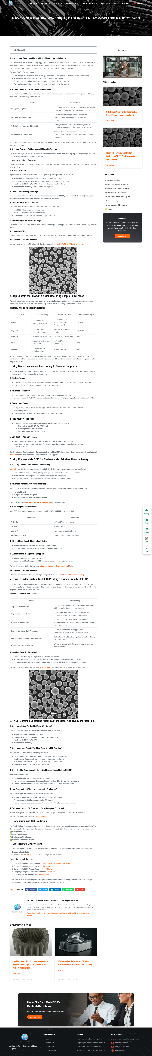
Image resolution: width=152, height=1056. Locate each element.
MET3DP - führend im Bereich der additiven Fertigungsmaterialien (52, 901)
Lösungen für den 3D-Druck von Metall (54, 566)
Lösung (57, 3)
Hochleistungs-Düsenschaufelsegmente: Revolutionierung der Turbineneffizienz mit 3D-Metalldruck (30, 964)
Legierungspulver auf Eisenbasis (116, 205)
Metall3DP (13, 469)
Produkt (44, 3)
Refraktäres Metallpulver (113, 201)
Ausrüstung (71, 3)
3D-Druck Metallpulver (112, 180)
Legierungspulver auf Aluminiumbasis (117, 188)
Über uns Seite (40, 817)
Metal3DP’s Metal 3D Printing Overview (70, 244)
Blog (116, 3)
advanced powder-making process (39, 503)
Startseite (32, 3)
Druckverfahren (45, 866)
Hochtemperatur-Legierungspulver (116, 184)
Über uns (104, 3)
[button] (94, 50)
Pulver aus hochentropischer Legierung (118, 197)
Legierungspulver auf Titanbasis (115, 193)
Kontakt (125, 3)
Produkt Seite (45, 667)
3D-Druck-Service (89, 3)
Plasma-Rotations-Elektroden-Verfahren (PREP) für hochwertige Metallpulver (121, 156)
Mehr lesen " (17, 973)
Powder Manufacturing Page (74, 575)
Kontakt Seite (30, 855)
